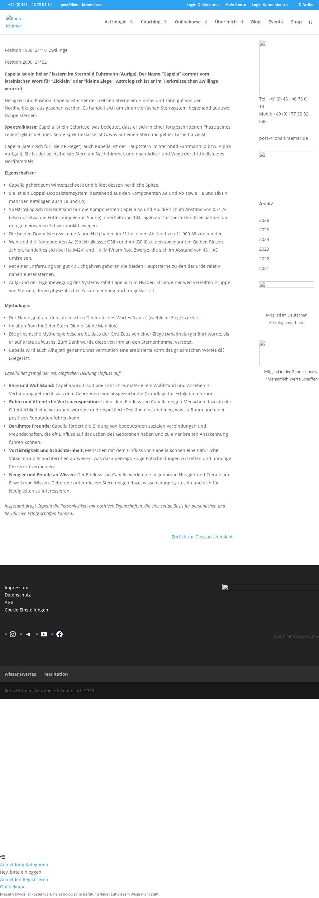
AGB (9, 602)
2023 (264, 249)
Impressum (16, 588)
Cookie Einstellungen (26, 610)
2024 (264, 239)
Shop (296, 22)
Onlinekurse (188, 22)
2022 (264, 259)
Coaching (150, 22)
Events (276, 22)
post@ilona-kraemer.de (283, 138)
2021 (264, 268)
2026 (264, 220)
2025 (264, 230)
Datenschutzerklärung (228, 773)
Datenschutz (18, 595)
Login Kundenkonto (270, 5)
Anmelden (63, 842)
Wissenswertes (20, 674)
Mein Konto (235, 5)
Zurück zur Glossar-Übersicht (202, 537)
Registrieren (39, 842)
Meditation (56, 674)
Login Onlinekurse (203, 5)
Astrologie (115, 22)
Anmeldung (13, 864)
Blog (255, 22)
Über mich (226, 22)
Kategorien (37, 864)
